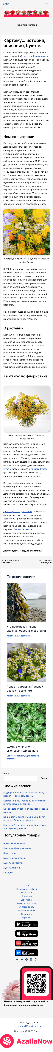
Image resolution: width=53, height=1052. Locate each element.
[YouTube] (21, 959)
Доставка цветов (23, 529)
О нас (26, 885)
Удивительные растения (18, 636)
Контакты (26, 896)
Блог (6, 3)
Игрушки (26, 917)
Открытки (26, 914)
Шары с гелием (26, 910)
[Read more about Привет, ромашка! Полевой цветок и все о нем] (26, 662)
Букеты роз (9, 853)
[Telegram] (26, 959)
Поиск (6, 773)
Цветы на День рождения (17, 848)
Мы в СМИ (26, 892)
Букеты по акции (26, 903)
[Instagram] (31, 959)
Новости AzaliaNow (26, 889)
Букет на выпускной (14, 843)
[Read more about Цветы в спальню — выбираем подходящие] (26, 722)
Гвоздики (8, 872)
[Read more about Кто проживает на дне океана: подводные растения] (26, 602)
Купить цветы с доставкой (17, 511)
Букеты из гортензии (14, 858)
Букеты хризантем (13, 862)
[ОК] (35, 959)
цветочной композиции (35, 56)
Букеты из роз (26, 907)
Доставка (26, 899)
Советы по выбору (15, 756)
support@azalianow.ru (29, 1026)
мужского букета (38, 469)
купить (7, 469)
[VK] (17, 959)
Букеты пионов (11, 867)
